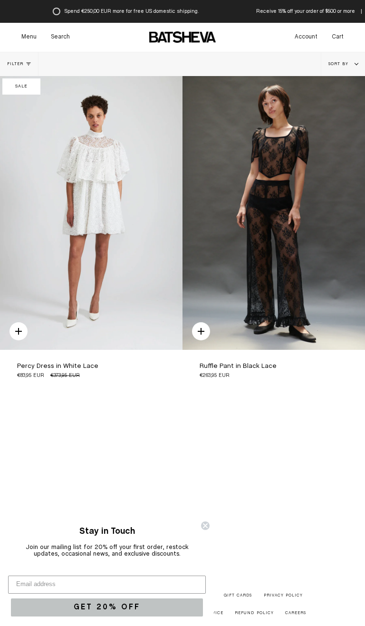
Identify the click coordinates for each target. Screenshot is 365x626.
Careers (295, 613)
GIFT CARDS (238, 595)
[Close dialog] (205, 525)
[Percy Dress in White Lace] (91, 213)
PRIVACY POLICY (283, 595)
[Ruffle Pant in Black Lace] (273, 213)
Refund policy (254, 613)
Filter (15, 64)
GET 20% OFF (107, 607)
